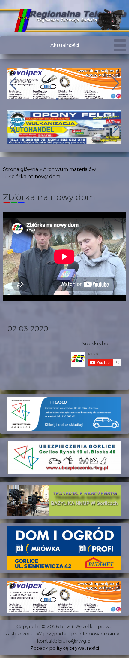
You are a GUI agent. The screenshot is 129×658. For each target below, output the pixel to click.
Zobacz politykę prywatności (64, 648)
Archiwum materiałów (69, 169)
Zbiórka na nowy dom (34, 176)
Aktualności (64, 45)
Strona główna (20, 169)
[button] (57, 99)
